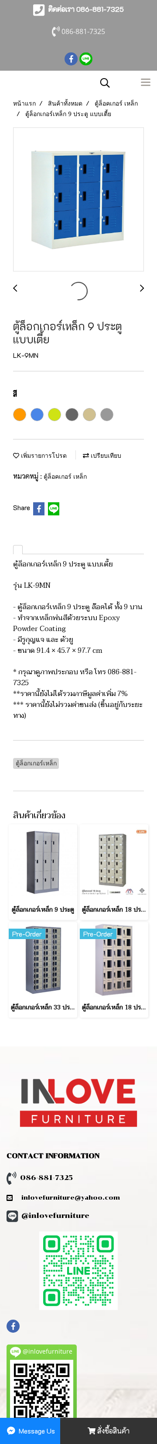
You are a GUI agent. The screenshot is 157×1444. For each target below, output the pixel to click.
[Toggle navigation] (145, 83)
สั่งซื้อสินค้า (113, 1430)
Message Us (36, 1430)
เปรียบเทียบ (105, 455)
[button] (102, 83)
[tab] (18, 549)
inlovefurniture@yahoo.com (66, 1197)
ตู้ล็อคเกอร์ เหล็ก (65, 476)
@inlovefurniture (55, 1215)
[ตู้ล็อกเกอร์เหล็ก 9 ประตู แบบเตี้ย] (78, 200)
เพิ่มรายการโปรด (43, 455)
